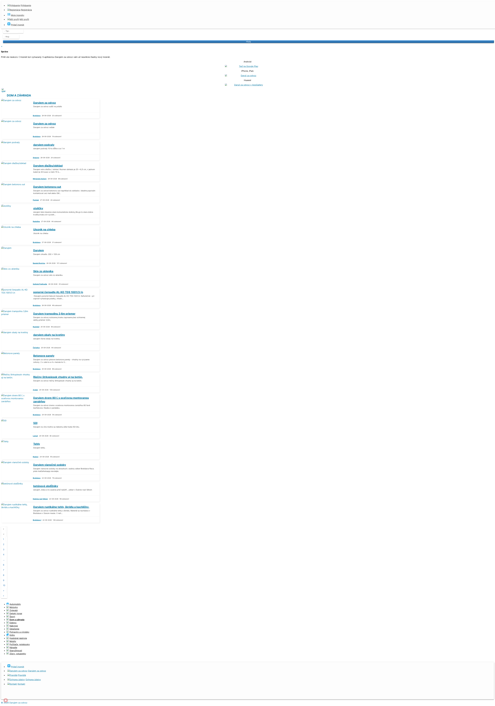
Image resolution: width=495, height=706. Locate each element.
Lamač (35, 436)
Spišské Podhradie (40, 284)
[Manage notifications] (6, 700)
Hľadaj (248, 42)
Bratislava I (37, 520)
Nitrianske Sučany (40, 179)
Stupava (36, 158)
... (4, 559)
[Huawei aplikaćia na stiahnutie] (42, 696)
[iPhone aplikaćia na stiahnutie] (26, 696)
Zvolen (35, 390)
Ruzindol (36, 327)
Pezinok (36, 200)
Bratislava (36, 116)
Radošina (36, 221)
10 (4, 585)
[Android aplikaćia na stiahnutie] (9, 696)
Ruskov (35, 457)
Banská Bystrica (39, 263)
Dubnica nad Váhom (40, 499)
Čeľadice (36, 348)
